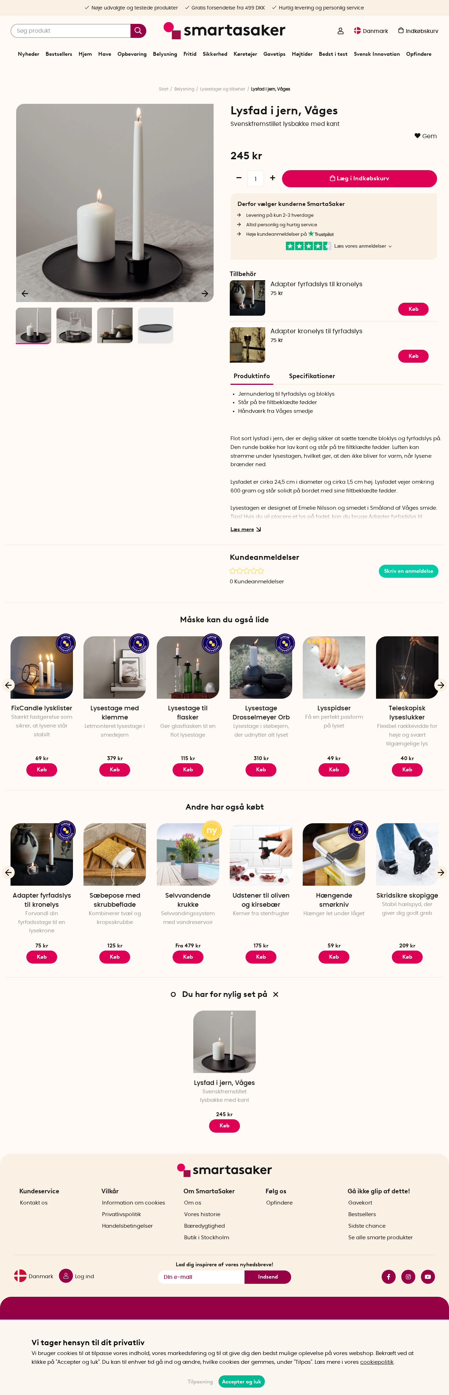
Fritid (189, 54)
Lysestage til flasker (188, 713)
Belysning (165, 54)
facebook (386, 1277)
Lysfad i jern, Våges (224, 1083)
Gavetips (274, 54)
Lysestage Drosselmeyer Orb (261, 713)
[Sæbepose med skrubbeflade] (114, 854)
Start (163, 89)
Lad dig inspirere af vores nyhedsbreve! (224, 1264)
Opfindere (418, 54)
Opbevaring (132, 54)
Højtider (302, 54)
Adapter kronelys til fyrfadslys (316, 331)
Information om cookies (133, 1203)
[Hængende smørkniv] (334, 854)
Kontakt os (34, 1203)
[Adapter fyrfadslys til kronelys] (42, 854)
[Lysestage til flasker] (188, 667)
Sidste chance (367, 1226)
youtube (425, 1277)
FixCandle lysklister (41, 708)
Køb (188, 769)
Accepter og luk (241, 1382)
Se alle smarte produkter (380, 1237)
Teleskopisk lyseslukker (407, 713)
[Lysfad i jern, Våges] (224, 1042)
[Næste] (205, 293)
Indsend (268, 1277)
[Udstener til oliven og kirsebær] (261, 854)
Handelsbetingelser (127, 1226)
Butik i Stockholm (206, 1237)
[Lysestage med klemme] (114, 667)
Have (104, 54)
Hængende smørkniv (334, 900)
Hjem (85, 54)
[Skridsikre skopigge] (407, 854)
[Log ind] (340, 31)
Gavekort (360, 1203)
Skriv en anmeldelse (408, 571)
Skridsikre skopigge (407, 896)
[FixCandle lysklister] (42, 667)
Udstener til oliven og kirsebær (261, 900)
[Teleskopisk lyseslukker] (407, 667)
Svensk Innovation (377, 54)
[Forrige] (25, 293)
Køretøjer (245, 54)
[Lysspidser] (334, 667)
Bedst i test (333, 54)
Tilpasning (200, 1382)
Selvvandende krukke (187, 900)
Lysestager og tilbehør (222, 89)
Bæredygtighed (204, 1226)
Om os (192, 1203)
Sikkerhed (215, 54)
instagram (405, 1277)
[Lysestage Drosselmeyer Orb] (261, 667)
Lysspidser (334, 708)
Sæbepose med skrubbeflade (114, 900)
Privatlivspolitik (121, 1214)
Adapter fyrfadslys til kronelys (316, 284)
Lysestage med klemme (115, 713)
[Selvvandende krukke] (188, 854)
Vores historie (202, 1214)
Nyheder (28, 54)
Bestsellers (59, 54)
